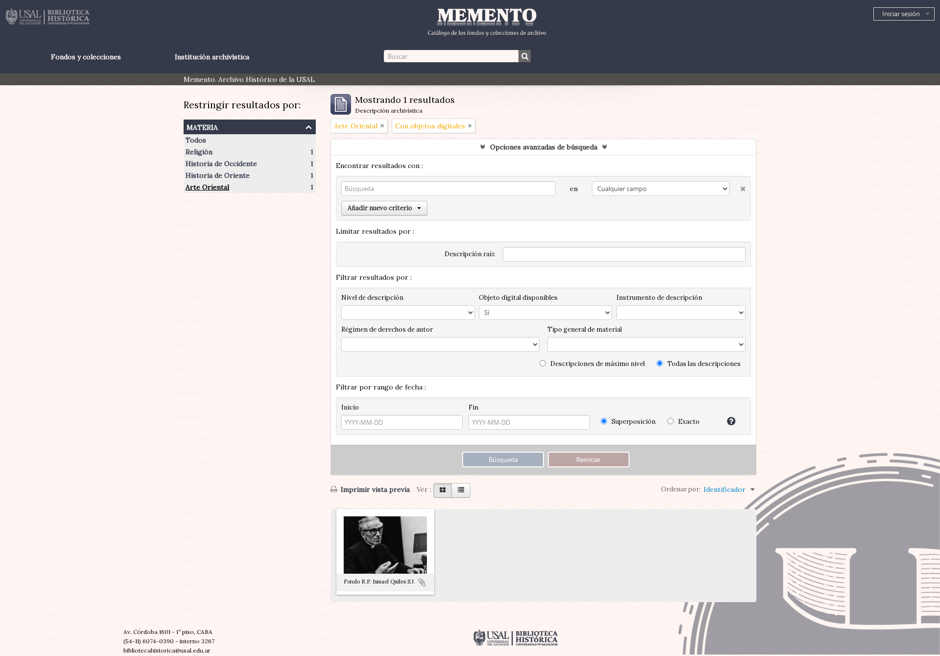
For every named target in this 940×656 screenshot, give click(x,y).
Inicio (350, 407)
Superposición (633, 421)
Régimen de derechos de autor (387, 329)
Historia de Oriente (218, 175)
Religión (199, 151)
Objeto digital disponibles (518, 297)
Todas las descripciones (703, 364)
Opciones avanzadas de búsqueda (543, 147)
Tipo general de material (584, 329)
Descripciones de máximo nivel (597, 364)
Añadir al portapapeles (422, 582)
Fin (473, 407)
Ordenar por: (681, 489)
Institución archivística (212, 56)
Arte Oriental (207, 187)
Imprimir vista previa (374, 489)
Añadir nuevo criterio (380, 208)
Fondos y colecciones (86, 56)
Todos (196, 140)
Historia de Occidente (221, 163)
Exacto (688, 421)
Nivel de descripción (372, 297)
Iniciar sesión (901, 13)
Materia (202, 126)
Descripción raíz (470, 254)
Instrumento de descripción (659, 297)
